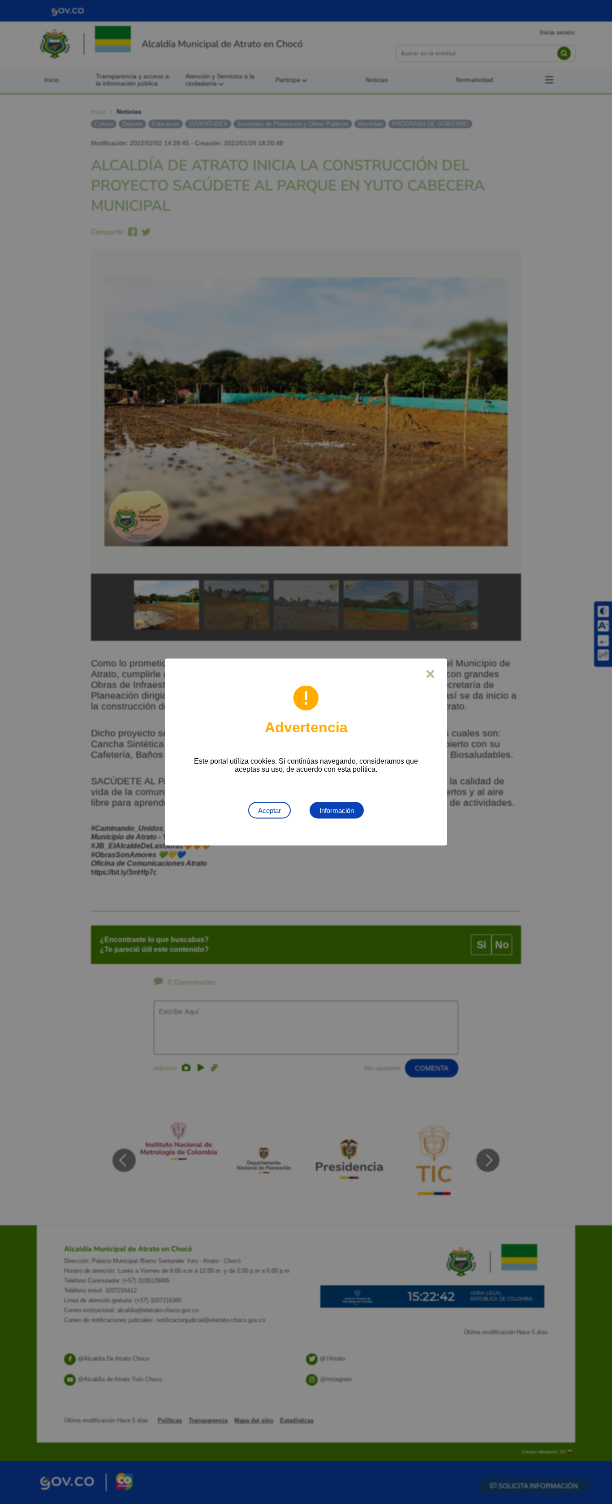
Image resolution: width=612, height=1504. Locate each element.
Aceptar (269, 810)
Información (336, 810)
